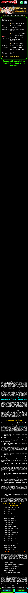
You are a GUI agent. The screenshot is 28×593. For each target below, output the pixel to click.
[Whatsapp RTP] (21, 3)
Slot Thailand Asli (22, 379)
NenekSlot (13, 587)
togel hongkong (20, 456)
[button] (25, 2)
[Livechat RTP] (25, 3)
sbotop (21, 426)
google (23, 580)
